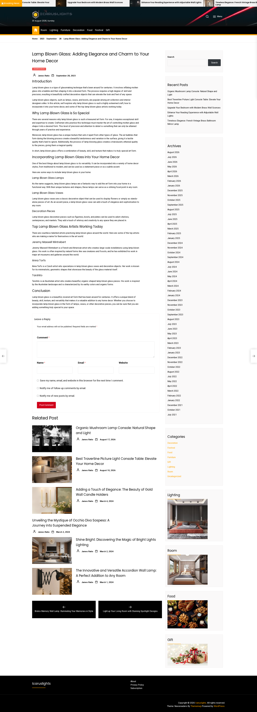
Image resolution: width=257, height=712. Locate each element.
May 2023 (172, 333)
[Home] (35, 29)
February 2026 (174, 181)
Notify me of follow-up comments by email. (63, 388)
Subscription (136, 688)
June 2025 (172, 219)
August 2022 (173, 372)
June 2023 (172, 329)
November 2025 (175, 195)
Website (123, 362)
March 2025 (173, 228)
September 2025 (175, 205)
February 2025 (174, 233)
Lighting (54, 30)
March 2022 (173, 391)
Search (170, 57)
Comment (43, 337)
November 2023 (175, 305)
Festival (99, 30)
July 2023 (172, 324)
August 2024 (173, 262)
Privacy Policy (137, 685)
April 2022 (172, 386)
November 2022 (175, 362)
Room (44, 30)
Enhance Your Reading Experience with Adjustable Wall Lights (124, 2)
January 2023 (173, 352)
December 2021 (175, 405)
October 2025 (173, 200)
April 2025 (172, 224)
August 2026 (173, 152)
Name (41, 362)
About (133, 681)
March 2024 (173, 286)
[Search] (207, 16)
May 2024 (172, 276)
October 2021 (173, 410)
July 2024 (172, 267)
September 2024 (175, 257)
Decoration (78, 30)
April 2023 (172, 338)
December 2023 (175, 300)
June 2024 (172, 271)
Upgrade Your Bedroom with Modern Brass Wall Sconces (48, 2)
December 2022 (175, 357)
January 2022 (173, 400)
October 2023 (173, 309)
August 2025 (173, 209)
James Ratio (44, 76)
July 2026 (172, 157)
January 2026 (173, 185)
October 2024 (173, 252)
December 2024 (175, 243)
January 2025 (173, 238)
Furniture (65, 30)
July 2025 (172, 214)
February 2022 (174, 395)
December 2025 (175, 190)
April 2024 (172, 281)
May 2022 (172, 381)
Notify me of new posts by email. (57, 395)
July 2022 (172, 376)
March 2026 (173, 176)
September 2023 (175, 314)
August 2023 (173, 319)
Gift (108, 30)
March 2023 (173, 343)
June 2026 (172, 162)
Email (82, 362)
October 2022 (173, 367)
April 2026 (172, 171)
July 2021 (172, 414)
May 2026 (172, 166)
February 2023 (174, 348)
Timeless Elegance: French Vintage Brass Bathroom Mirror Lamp (197, 3)
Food (89, 30)
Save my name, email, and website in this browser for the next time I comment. (81, 380)
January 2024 (173, 295)
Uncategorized (39, 69)
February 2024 (174, 290)
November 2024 (175, 247)
